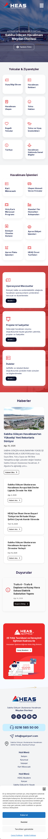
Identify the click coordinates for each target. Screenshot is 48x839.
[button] (44, 789)
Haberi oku (13, 500)
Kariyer (24, 781)
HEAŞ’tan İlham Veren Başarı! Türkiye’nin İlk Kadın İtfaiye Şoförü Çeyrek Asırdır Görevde (23, 516)
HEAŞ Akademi (24, 778)
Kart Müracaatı (10, 189)
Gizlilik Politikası (30, 835)
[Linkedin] (29, 716)
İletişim (24, 756)
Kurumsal (24, 760)
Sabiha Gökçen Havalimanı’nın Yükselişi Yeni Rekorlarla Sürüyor (22, 437)
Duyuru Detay (20, 604)
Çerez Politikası (17, 835)
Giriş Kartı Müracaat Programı (10, 212)
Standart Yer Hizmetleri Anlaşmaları (34, 212)
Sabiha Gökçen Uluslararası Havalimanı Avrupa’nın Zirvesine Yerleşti (22, 545)
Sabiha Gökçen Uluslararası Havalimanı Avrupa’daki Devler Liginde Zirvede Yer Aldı (23, 487)
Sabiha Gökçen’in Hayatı (24, 785)
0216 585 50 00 (26, 727)
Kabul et (24, 815)
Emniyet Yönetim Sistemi (9, 233)
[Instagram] (13, 716)
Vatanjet (24, 763)
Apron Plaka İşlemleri (11, 253)
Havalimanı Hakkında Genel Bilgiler (35, 152)
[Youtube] (34, 716)
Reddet (24, 822)
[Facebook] (24, 716)
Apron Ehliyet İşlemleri (34, 232)
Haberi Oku (9, 472)
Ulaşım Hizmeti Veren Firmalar (35, 189)
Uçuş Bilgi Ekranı (13, 84)
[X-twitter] (19, 716)
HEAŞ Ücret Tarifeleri (33, 253)
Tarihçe (9, 150)
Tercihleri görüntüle (24, 829)
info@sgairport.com (26, 736)
